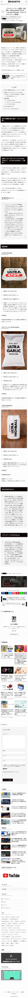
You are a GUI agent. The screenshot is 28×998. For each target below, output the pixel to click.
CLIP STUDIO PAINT (14, 919)
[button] (3, 593)
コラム (4, 902)
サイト (4, 760)
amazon (7, 917)
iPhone (4, 923)
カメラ (10, 928)
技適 (3, 943)
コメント (5, 734)
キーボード (12, 930)
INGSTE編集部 (14, 624)
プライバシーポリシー (16, 992)
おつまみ (9, 18)
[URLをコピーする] (25, 593)
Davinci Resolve (5, 921)
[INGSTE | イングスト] (14, 1)
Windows (15, 923)
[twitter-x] (15, 631)
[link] (13, 631)
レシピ (3, 941)
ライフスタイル (6, 908)
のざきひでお (10, 925)
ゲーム (12, 932)
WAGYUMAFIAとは (9, 106)
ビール (16, 934)
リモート (24, 938)
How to (23, 921)
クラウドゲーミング (21, 930)
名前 (4, 750)
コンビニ (23, 932)
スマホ (3, 934)
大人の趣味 (23, 941)
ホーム (5, 992)
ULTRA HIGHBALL (11, 104)
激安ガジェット (5, 945)
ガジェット (16, 928)
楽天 (17, 943)
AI (3, 917)
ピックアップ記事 (6, 936)
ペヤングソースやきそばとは (11, 109)
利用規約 (22, 992)
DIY (12, 921)
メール (4, 755)
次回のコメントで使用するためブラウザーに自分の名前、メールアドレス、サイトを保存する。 (14, 766)
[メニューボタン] (1, 1)
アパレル (17, 925)
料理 (7, 943)
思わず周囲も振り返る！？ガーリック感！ (14, 90)
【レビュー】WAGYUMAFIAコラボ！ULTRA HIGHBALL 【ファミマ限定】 (17, 77)
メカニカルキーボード (15, 938)
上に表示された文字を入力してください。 (11, 771)
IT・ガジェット (6, 899)
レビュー (9, 941)
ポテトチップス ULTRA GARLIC (14, 102)
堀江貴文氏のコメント (12, 96)
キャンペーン (5, 930)
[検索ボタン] (26, 1)
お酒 (13, 18)
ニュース (4, 18)
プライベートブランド (16, 936)
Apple (13, 917)
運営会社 (9, 992)
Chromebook (5, 919)
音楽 (12, 945)
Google (17, 921)
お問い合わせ (14, 993)
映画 (12, 943)
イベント (4, 928)
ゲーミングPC (5, 932)
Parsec (9, 923)
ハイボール (9, 934)
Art (18, 917)
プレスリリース (17, 18)
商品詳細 (6, 98)
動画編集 (16, 941)
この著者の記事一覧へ (14, 634)
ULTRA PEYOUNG (11, 100)
